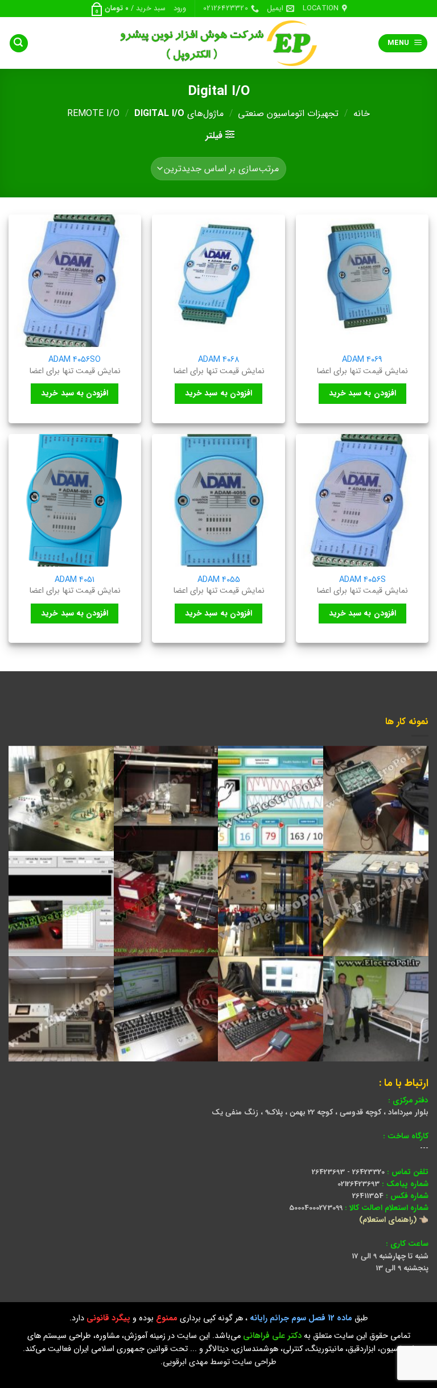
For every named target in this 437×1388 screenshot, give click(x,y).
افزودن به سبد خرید (362, 393)
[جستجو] (19, 43)
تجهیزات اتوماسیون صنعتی (288, 113)
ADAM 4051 (74, 580)
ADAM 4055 (218, 580)
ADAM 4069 (362, 360)
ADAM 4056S (362, 580)
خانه (361, 113)
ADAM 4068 (219, 360)
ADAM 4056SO (74, 360)
